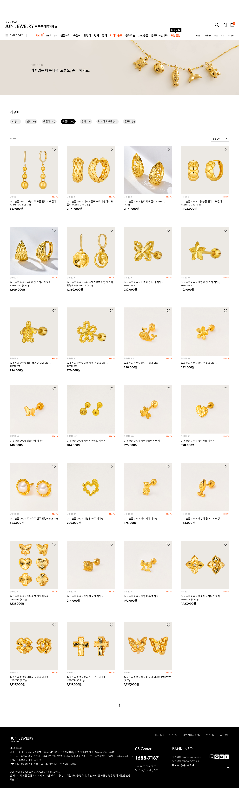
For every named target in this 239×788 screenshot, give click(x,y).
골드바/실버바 (159, 35)
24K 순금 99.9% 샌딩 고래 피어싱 (141, 363)
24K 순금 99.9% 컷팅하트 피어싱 (198, 440)
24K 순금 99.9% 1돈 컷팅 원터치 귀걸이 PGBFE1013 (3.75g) (30, 284)
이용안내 (173, 735)
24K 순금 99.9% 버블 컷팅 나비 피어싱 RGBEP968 (143, 284)
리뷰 (222, 35)
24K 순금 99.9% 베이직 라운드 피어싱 (86, 440)
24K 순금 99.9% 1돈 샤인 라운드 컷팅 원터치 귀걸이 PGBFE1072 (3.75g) (90, 284)
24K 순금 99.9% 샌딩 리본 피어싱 (141, 596)
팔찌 (104, 35)
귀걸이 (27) (68, 121)
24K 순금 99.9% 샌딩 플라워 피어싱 (199, 363)
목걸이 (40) (49, 121)
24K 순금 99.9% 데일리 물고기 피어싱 (200, 518)
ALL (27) (15, 121)
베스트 (39, 35)
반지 (96, 35)
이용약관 (210, 735)
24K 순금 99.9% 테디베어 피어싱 (141, 518)
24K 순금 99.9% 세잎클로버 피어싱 (142, 440)
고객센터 (230, 35)
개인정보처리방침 (192, 735)
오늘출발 (175, 35)
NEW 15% (51, 35)
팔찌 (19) (86, 121)
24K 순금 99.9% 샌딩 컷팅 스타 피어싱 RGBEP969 (200, 284)
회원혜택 (208, 35)
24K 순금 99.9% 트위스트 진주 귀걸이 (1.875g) (34, 518)
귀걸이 (87, 35)
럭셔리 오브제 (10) (107, 121)
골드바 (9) (130, 121)
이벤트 (199, 35)
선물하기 (65, 35)
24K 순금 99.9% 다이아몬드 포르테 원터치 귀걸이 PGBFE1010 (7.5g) (90, 203)
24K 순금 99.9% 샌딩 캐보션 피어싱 (85, 596)
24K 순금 (143, 35)
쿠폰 (216, 35)
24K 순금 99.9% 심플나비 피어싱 (26, 440)
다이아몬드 (116, 35)
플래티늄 (130, 35)
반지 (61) (31, 121)
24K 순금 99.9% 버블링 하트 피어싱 (85, 518)
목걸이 (77, 35)
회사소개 (159, 735)
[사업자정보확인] (66, 752)
